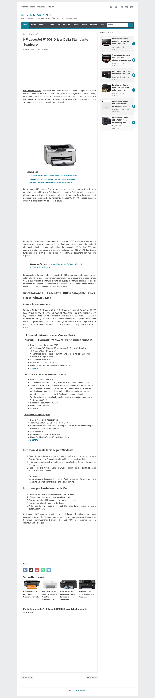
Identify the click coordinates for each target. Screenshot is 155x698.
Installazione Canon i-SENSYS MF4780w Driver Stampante (120, 120)
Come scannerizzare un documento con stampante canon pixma (121, 57)
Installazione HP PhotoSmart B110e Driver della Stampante (52, 179)
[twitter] (31, 570)
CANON (33, 25)
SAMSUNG (93, 25)
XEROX (76, 25)
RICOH (84, 25)
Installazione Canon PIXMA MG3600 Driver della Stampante (120, 87)
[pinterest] (37, 570)
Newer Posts (27, 677)
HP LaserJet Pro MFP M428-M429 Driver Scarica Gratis (50, 183)
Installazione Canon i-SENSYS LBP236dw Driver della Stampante (121, 103)
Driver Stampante (36, 15)
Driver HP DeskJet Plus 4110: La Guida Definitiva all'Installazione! (54, 176)
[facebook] (25, 570)
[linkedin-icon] (126, 7)
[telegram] (48, 570)
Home (25, 25)
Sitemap (51, 7)
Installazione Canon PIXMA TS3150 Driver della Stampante (120, 41)
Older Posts (91, 677)
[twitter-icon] (116, 7)
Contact (24, 7)
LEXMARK (66, 25)
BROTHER (51, 25)
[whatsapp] (43, 570)
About (32, 7)
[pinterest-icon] (131, 7)
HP (59, 25)
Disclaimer (41, 7)
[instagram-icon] (121, 7)
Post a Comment (42, 50)
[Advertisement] (59, 70)
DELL (102, 25)
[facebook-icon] (111, 7)
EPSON (41, 25)
